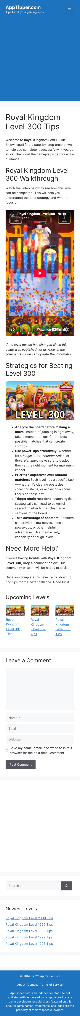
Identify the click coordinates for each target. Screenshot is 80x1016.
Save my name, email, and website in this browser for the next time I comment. (41, 750)
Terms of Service (51, 984)
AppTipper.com (23, 7)
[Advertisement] (40, 61)
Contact (33, 984)
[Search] (66, 885)
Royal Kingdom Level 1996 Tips (29, 944)
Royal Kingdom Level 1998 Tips (29, 931)
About (21, 984)
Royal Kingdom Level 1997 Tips (29, 937)
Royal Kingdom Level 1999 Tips (29, 924)
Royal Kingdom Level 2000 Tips (29, 918)
